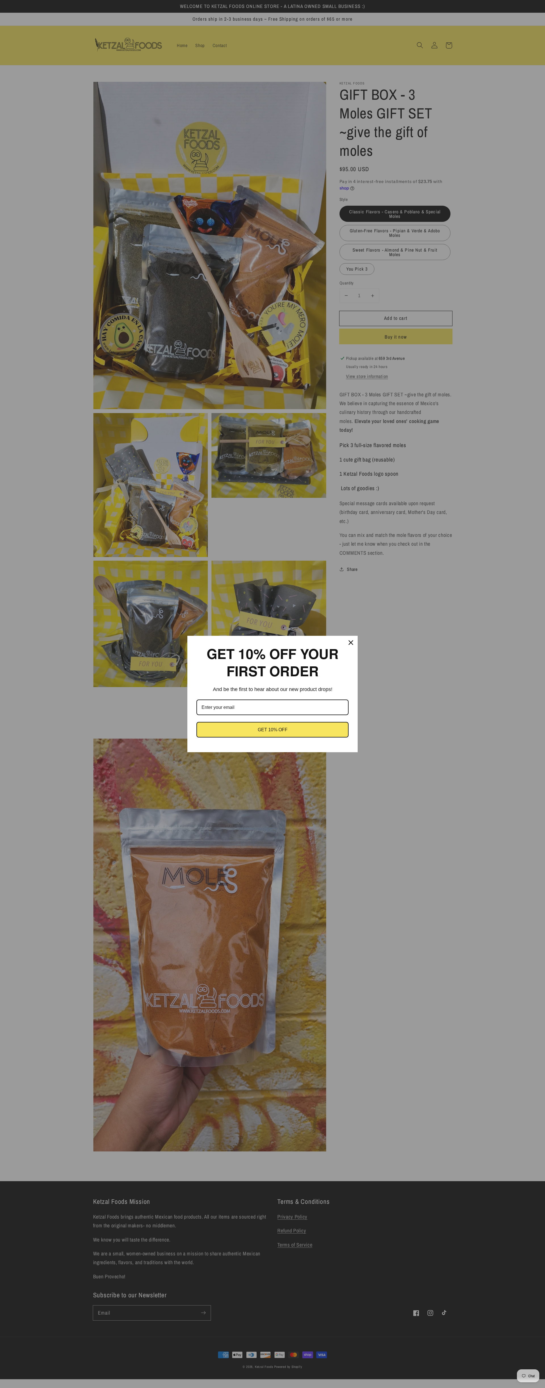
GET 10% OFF (273, 729)
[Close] (351, 642)
